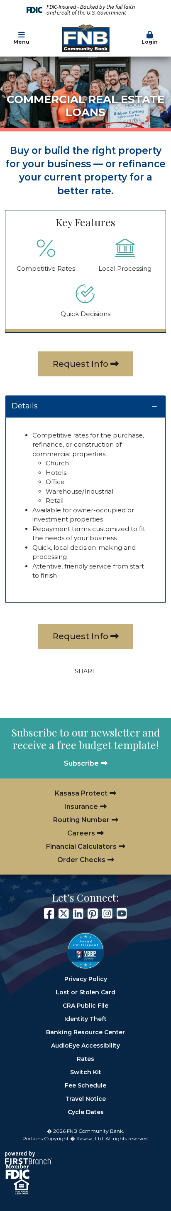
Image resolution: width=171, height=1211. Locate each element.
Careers (81, 833)
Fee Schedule (85, 1085)
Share (85, 671)
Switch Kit (85, 1072)
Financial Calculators (81, 846)
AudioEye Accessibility (85, 1045)
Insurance (81, 807)
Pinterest (93, 913)
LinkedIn (78, 913)
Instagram (107, 913)
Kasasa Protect (81, 793)
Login (150, 42)
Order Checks (81, 860)
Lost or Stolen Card (85, 992)
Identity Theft (85, 1019)
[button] (149, 38)
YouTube (122, 913)
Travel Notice (85, 1098)
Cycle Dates (86, 1112)
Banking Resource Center (85, 1032)
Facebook (49, 913)
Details (25, 405)
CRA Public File (85, 1005)
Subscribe (81, 763)
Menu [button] (21, 42)
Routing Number (81, 820)
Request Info (80, 364)
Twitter (64, 913)
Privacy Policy (85, 979)
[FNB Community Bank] (86, 38)
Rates (85, 1059)
